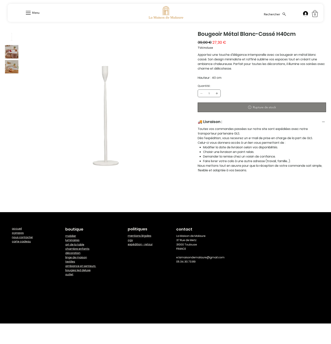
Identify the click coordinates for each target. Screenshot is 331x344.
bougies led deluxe (78, 270)
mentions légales (139, 236)
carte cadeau (21, 241)
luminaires (72, 240)
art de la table (74, 244)
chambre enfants (77, 249)
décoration (72, 253)
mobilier (70, 236)
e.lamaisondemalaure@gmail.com (200, 257)
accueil (17, 229)
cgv (130, 240)
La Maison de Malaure (166, 17)
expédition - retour (140, 244)
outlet (69, 274)
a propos (18, 233)
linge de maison (76, 257)
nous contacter (22, 237)
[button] (315, 13)
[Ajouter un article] (217, 93)
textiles (70, 262)
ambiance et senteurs (80, 266)
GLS (236, 133)
